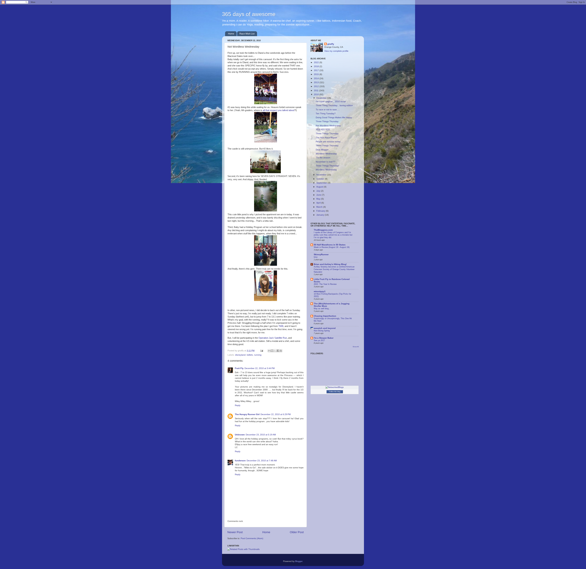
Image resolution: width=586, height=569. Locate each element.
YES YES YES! (323, 129)
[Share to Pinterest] (280, 350)
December (321, 98)
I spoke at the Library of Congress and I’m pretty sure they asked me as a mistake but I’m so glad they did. (333, 235)
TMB (281, 326)
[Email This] (269, 350)
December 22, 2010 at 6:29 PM (275, 414)
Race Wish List (247, 33)
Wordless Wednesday (326, 154)
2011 (316, 90)
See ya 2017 (319, 340)
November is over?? (325, 162)
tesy (316, 257)
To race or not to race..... (328, 109)
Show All (356, 347)
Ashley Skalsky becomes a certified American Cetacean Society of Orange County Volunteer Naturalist (334, 269)
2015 (316, 74)
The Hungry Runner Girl (247, 414)
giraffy (330, 44)
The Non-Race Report (326, 138)
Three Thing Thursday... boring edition (334, 105)
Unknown (240, 435)
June (319, 195)
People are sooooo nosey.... (329, 141)
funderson (240, 460)
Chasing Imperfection (325, 316)
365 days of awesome (248, 14)
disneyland (240, 355)
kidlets (250, 355)
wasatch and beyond (325, 328)
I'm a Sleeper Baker (323, 338)
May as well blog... (322, 308)
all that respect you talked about (278, 110)
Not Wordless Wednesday (328, 125)
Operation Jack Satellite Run (273, 338)
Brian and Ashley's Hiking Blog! (330, 264)
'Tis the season (323, 158)
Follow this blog (334, 392)
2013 (316, 82)
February (321, 211)
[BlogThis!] (272, 350)
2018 (316, 66)
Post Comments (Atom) (252, 538)
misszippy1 (320, 291)
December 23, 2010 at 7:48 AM (262, 460)
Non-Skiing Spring (322, 331)
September (322, 183)
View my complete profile (336, 51)
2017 (316, 70)
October (320, 179)
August (320, 187)
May (318, 199)
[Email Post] (261, 350)
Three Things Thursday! (327, 166)
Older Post (297, 532)
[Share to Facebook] (277, 350)
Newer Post (235, 532)
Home (231, 33)
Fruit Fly (239, 368)
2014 (316, 78)
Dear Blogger (322, 150)
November (321, 175)
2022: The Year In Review (325, 284)
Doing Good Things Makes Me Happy (334, 117)
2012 (316, 86)
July (318, 191)
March (319, 207)
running (257, 355)
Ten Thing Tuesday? (326, 113)
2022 (316, 62)
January (320, 215)
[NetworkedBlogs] (335, 387)
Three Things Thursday (327, 121)
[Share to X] (275, 350)
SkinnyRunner (321, 254)
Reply (237, 405)
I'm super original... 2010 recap (331, 101)
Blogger (298, 561)
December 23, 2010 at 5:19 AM (261, 435)
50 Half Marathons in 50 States (329, 245)
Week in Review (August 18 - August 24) (331, 247)
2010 (316, 94)
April (318, 203)
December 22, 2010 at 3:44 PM (259, 368)
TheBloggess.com (323, 230)
